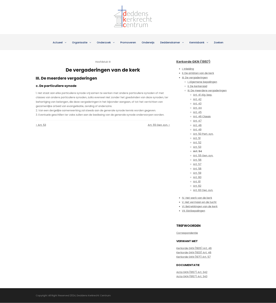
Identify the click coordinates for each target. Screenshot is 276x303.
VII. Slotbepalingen (193, 211)
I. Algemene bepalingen (202, 82)
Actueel (58, 42)
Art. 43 (197, 103)
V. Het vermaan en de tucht (199, 202)
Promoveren (128, 42)
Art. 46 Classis (202, 116)
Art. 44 (197, 108)
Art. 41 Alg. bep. (202, 95)
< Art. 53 (41, 125)
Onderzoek (104, 42)
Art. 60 (197, 177)
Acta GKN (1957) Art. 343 (191, 276)
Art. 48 (197, 125)
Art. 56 (197, 160)
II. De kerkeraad (197, 86)
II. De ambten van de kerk (198, 73)
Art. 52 (197, 142)
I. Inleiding (188, 69)
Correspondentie (187, 233)
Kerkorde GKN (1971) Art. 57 (193, 257)
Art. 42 (197, 99)
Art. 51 (197, 138)
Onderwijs (148, 42)
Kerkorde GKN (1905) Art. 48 (194, 248)
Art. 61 (197, 181)
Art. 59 (197, 173)
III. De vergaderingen (195, 77)
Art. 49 (197, 129)
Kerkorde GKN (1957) (193, 61)
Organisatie (79, 42)
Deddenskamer (170, 42)
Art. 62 (197, 186)
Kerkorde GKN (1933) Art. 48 (193, 252)
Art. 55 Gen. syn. (203, 155)
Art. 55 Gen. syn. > (159, 125)
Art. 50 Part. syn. (203, 134)
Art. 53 (197, 147)
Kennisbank (196, 42)
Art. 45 (197, 112)
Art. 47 (197, 121)
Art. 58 (197, 168)
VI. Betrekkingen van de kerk (200, 206)
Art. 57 (197, 164)
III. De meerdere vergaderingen (207, 90)
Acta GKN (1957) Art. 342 (191, 272)
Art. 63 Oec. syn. (203, 190)
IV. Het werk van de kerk (197, 198)
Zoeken (218, 42)
